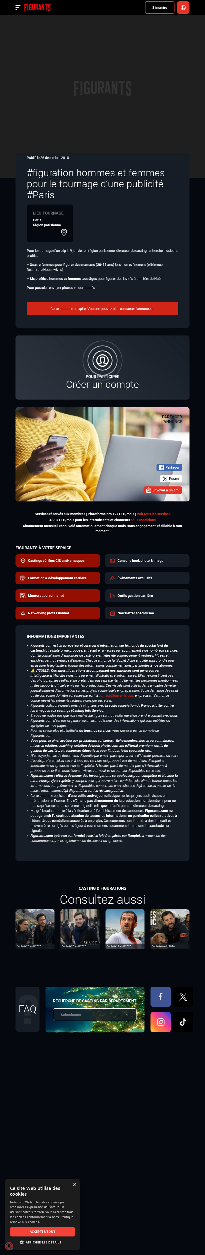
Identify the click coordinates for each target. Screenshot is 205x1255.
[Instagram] (160, 1022)
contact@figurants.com (116, 695)
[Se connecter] (183, 7)
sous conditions (143, 520)
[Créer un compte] (103, 367)
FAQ (27, 1009)
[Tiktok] (183, 1022)
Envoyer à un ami (166, 490)
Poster (174, 479)
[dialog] (42, 1214)
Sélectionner (71, 1015)
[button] (42, 1242)
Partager (173, 467)
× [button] (74, 1184)
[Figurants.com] (37, 8)
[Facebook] (160, 997)
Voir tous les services (153, 514)
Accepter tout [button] (42, 1231)
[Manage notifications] (9, 1246)
